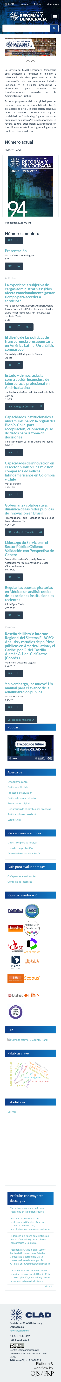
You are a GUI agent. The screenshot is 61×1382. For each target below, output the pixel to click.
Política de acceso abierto (21, 797)
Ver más (11, 1111)
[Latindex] (15, 928)
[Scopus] (32, 978)
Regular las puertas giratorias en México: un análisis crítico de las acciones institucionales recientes (29, 593)
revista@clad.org (19, 1330)
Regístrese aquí (14, 54)
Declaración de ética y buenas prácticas (29, 808)
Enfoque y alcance (17, 781)
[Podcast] (30, 747)
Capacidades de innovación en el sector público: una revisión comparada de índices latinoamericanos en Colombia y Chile (30, 471)
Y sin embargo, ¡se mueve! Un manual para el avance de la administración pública (29, 688)
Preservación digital (18, 803)
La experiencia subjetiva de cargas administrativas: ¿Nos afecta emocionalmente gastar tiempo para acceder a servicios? (30, 293)
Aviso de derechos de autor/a (23, 853)
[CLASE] (15, 945)
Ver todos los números (20, 719)
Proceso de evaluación (19, 792)
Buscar (54, 28)
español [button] (23, 4)
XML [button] (28, 326)
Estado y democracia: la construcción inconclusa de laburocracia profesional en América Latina (27, 381)
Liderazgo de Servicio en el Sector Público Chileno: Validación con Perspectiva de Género (29, 548)
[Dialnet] (15, 994)
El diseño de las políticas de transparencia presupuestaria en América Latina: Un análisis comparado (29, 343)
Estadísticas (14, 819)
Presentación (16, 251)
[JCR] (15, 1011)
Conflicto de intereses (19, 881)
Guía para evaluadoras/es (21, 876)
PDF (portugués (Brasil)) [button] (21, 406)
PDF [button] (10, 240)
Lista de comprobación (20, 847)
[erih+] (32, 994)
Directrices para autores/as (22, 842)
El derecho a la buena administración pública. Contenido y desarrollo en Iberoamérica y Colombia (29, 1239)
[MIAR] (15, 910)
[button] (9, 50)
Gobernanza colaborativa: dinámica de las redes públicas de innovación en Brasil (29, 509)
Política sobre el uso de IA (21, 814)
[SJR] (15, 978)
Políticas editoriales (18, 787)
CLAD (11, 4)
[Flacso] (15, 961)
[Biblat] (32, 961)
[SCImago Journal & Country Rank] (27, 1039)
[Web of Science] (32, 945)
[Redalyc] (32, 928)
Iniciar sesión (53, 4)
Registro (37, 4)
